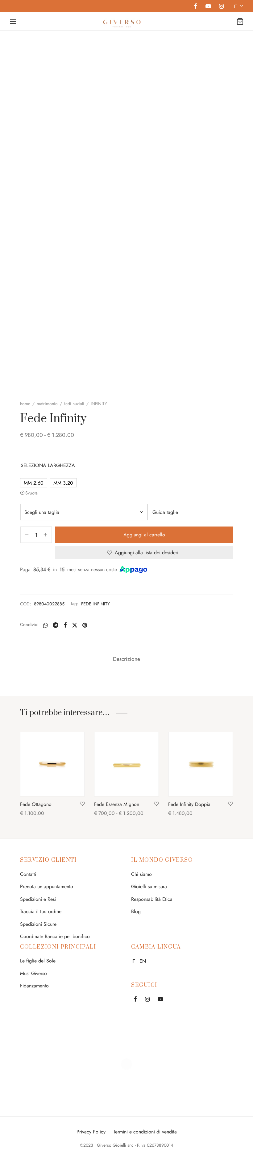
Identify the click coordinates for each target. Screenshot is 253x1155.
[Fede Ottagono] (52, 764)
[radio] (33, 482)
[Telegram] (55, 625)
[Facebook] (195, 6)
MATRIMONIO (47, 404)
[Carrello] (240, 21)
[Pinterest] (84, 625)
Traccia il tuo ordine (40, 911)
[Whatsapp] (45, 625)
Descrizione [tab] (126, 659)
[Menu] (13, 21)
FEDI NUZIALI (74, 404)
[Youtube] (208, 6)
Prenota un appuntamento (46, 886)
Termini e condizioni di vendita (145, 1131)
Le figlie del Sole (38, 960)
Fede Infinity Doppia (189, 804)
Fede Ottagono (36, 804)
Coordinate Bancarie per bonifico (55, 936)
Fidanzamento (34, 985)
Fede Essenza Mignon (116, 804)
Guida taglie (165, 512)
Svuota (31, 493)
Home (25, 404)
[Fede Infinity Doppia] (200, 764)
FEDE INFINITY (95, 604)
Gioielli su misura (149, 886)
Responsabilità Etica (151, 899)
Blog (136, 911)
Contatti (28, 874)
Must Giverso (33, 973)
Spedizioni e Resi (38, 899)
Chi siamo (141, 874)
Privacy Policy (91, 1131)
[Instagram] (221, 6)
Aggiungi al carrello (144, 535)
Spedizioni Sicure (38, 924)
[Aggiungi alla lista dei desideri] (82, 804)
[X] (74, 625)
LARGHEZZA (61, 465)
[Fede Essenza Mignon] (126, 764)
